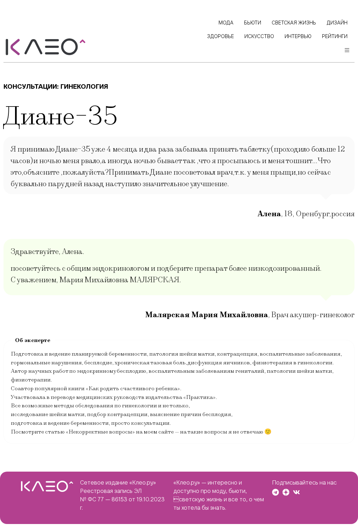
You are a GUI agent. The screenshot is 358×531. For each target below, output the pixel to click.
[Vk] (296, 492)
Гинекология (84, 86)
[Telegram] (275, 492)
